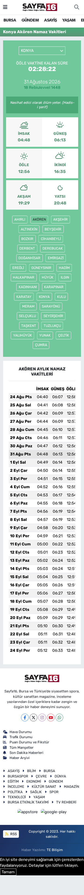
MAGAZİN (71, 786)
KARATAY (24, 297)
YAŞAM (68, 20)
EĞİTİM (13, 781)
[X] (33, 717)
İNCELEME (16, 786)
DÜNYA (60, 776)
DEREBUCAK (52, 248)
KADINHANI (28, 287)
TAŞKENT (28, 326)
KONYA (44, 297)
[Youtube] (51, 717)
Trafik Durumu (21, 737)
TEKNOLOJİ (17, 797)
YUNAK (45, 335)
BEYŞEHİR (53, 229)
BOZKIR (27, 239)
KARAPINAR (53, 287)
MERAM (28, 306)
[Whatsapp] (59, 717)
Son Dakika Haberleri (26, 753)
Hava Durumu (21, 732)
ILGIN (65, 277)
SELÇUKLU (27, 316)
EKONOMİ (33, 781)
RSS (13, 834)
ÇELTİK (63, 335)
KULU (61, 297)
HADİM (64, 268)
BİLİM (31, 771)
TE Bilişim (55, 850)
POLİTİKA (15, 792)
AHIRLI (19, 219)
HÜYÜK (47, 277)
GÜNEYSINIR (41, 268)
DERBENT (27, 248)
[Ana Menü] (5, 7)
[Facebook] (25, 717)
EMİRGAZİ (56, 258)
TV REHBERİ (66, 802)
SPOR (54, 792)
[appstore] (28, 812)
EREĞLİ (18, 268)
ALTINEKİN (29, 229)
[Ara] (76, 7)
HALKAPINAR (23, 277)
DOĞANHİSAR (29, 258)
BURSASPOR (18, 776)
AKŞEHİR (60, 219)
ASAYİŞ (50, 20)
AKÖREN (39, 219)
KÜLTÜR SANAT (44, 786)
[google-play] (54, 812)
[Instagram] (42, 717)
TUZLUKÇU (52, 326)
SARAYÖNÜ (51, 306)
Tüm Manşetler (22, 747)
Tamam (8, 872)
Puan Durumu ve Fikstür (29, 742)
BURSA (10, 20)
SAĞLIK (36, 792)
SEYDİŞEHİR (53, 316)
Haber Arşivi (20, 758)
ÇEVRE (41, 776)
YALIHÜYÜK (22, 335)
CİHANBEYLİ (51, 239)
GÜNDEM (30, 20)
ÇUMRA (41, 345)
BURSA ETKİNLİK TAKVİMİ (28, 802)
